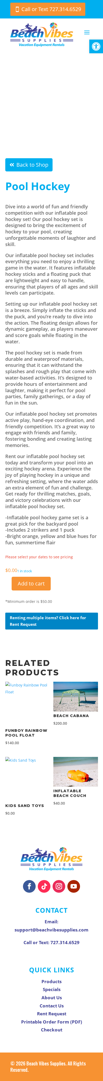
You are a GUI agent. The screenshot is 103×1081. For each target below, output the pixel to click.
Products (51, 981)
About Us (51, 997)
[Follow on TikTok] (44, 886)
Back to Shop (32, 164)
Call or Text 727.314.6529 (51, 9)
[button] (96, 46)
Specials (51, 989)
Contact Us (52, 1006)
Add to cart (31, 583)
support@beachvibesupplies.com (51, 930)
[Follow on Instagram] (59, 886)
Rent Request (51, 1014)
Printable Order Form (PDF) (51, 1022)
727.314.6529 (64, 942)
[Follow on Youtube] (73, 886)
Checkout (51, 1030)
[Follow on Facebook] (29, 886)
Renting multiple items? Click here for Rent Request (48, 621)
